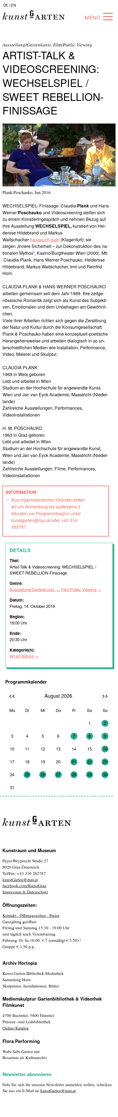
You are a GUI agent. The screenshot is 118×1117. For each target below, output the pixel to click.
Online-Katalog (15, 1028)
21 (74, 761)
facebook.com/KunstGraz (24, 885)
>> (105, 695)
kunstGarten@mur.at (20, 879)
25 (27, 774)
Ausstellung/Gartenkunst (32, 589)
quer (45, 239)
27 (58, 774)
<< (12, 695)
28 (74, 774)
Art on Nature (21, 656)
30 (105, 774)
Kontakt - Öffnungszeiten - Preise (31, 915)
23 (105, 761)
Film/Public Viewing (78, 589)
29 (89, 774)
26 (43, 774)
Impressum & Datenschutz (25, 892)
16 (105, 749)
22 (89, 761)
